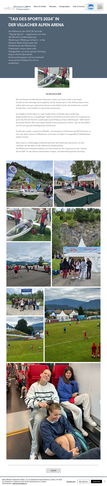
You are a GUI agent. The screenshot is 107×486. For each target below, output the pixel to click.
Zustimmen (96, 481)
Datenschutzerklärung (19, 483)
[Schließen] (104, 481)
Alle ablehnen (83, 481)
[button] (64, 6)
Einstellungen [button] (71, 481)
